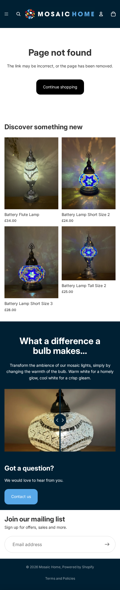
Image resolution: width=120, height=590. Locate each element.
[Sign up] (107, 544)
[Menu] (6, 14)
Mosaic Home (50, 567)
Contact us (21, 496)
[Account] (101, 14)
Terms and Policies (60, 578)
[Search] (18, 14)
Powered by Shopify (78, 567)
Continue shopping (60, 86)
